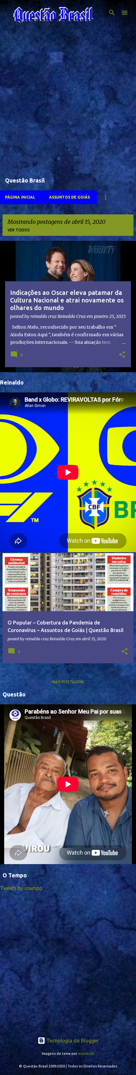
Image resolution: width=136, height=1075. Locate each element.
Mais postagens (68, 682)
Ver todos (19, 230)
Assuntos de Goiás (69, 197)
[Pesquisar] (112, 12)
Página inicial (20, 197)
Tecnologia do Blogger (72, 1040)
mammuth (86, 1053)
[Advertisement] (68, 102)
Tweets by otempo (21, 888)
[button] (122, 355)
